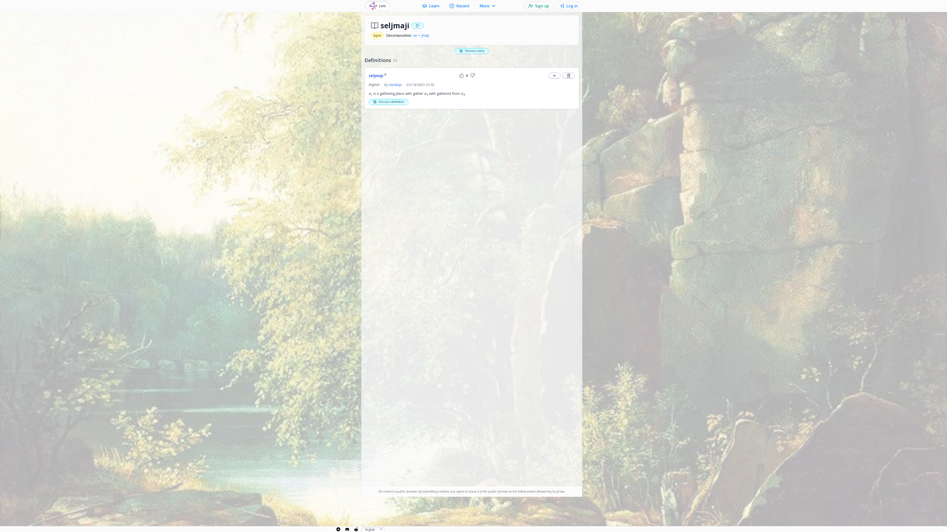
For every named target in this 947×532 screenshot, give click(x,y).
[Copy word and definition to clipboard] (569, 76)
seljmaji (377, 75)
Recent (463, 6)
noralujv (395, 84)
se (415, 35)
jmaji (425, 35)
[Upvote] (461, 75)
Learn (434, 6)
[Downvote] (472, 75)
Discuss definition (391, 102)
